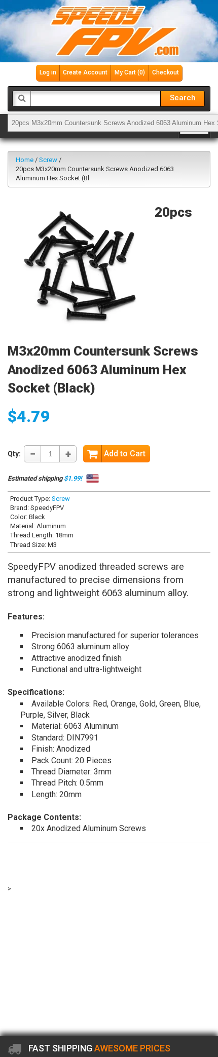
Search (183, 97)
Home (24, 160)
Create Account (85, 72)
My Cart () (130, 72)
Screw (48, 160)
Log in (48, 72)
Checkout (165, 72)
